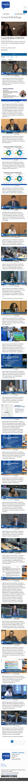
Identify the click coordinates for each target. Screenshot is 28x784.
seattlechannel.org (20, 14)
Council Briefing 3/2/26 (7, 394)
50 (16, 57)
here (11, 84)
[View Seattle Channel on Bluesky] (10, 776)
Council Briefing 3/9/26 (7, 369)
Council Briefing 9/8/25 (7, 699)
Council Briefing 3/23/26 (8, 315)
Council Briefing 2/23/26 (8, 419)
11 (22, 744)
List (5, 59)
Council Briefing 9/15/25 (8, 673)
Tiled (11, 59)
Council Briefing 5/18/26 (8, 185)
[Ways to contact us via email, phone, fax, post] (16, 776)
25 (12, 57)
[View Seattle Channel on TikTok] (8, 776)
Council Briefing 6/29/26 (8, 133)
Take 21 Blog (4, 766)
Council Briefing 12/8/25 (8, 580)
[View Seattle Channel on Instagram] (6, 776)
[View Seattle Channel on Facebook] (2, 776)
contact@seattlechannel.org (10, 774)
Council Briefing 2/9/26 (7, 449)
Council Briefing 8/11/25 (8, 725)
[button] (14, 28)
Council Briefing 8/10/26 (8, 75)
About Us (3, 764)
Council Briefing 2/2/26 (7, 475)
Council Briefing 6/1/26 (7, 159)
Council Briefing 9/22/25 (8, 644)
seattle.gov (6, 14)
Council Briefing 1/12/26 (8, 528)
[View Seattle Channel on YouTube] (12, 776)
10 (8, 57)
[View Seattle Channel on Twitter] (4, 776)
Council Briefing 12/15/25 (8, 553)
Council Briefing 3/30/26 (8, 286)
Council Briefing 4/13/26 (8, 261)
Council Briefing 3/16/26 (8, 341)
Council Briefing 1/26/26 (8, 499)
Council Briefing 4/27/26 (8, 237)
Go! (25, 11)
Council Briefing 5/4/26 (7, 209)
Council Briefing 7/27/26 (8, 101)
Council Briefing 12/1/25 (8, 619)
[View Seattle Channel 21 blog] (14, 776)
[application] (14, 29)
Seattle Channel (18, 753)
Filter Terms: (4, 49)
